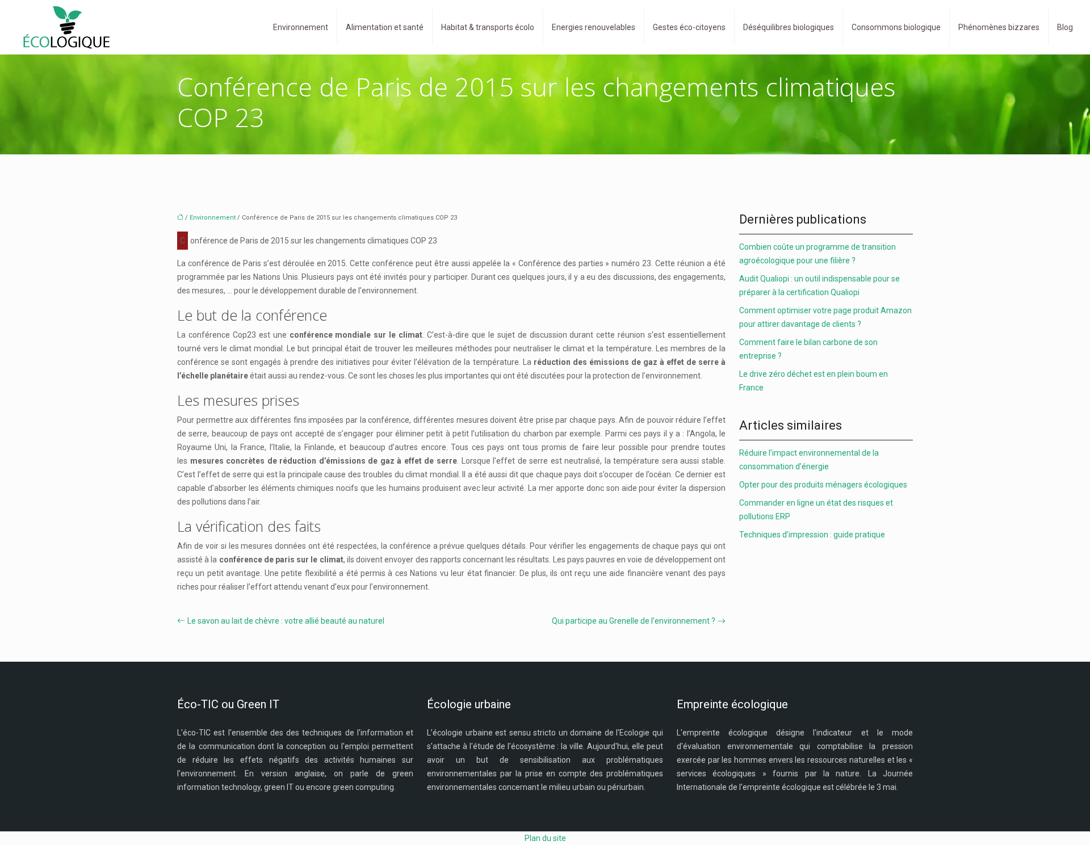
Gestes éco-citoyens (689, 27)
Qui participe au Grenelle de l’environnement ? (633, 620)
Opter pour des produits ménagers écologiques (823, 484)
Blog (1065, 27)
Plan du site (545, 838)
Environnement (300, 27)
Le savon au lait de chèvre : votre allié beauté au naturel (285, 620)
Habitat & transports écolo (487, 27)
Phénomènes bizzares (998, 27)
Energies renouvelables (593, 27)
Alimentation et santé (385, 27)
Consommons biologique (896, 27)
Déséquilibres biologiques (788, 27)
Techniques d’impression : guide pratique (812, 534)
